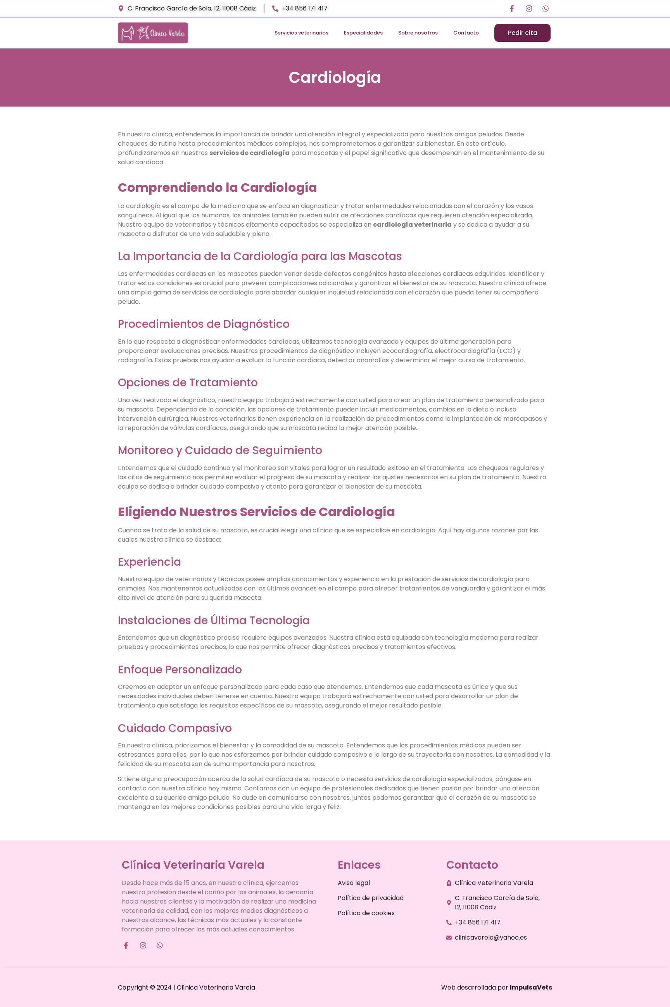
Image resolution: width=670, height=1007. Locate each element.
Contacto (466, 32)
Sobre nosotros (418, 32)
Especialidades (363, 32)
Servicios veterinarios (301, 32)
